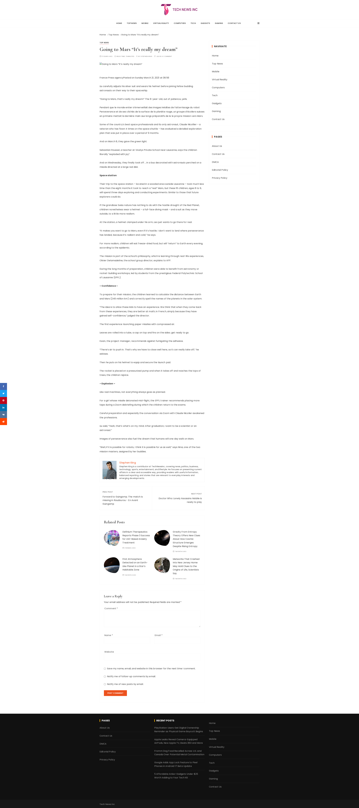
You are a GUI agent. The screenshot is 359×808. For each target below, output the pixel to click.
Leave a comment (164, 56)
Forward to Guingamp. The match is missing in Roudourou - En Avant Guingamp (123, 500)
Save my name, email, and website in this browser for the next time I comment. (151, 668)
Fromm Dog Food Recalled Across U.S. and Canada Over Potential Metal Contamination (179, 752)
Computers (180, 23)
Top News (132, 23)
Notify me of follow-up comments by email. (131, 676)
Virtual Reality (161, 23)
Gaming (219, 23)
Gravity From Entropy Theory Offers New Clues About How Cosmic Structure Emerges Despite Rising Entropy (186, 539)
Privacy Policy (219, 178)
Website (109, 651)
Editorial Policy (220, 170)
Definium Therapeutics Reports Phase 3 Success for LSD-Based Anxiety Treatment (136, 537)
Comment (111, 608)
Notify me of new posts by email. (125, 684)
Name (108, 635)
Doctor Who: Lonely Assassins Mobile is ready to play (180, 500)
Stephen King (146, 56)
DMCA (215, 162)
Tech (193, 23)
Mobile (144, 23)
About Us (217, 146)
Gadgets (205, 23)
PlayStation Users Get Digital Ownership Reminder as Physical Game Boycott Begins (178, 729)
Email (159, 635)
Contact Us (234, 23)
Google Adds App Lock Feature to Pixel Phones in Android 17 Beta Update (176, 764)
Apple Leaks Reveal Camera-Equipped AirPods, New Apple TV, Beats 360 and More (178, 741)
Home (119, 23)
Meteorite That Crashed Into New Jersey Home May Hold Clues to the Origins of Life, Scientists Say (186, 566)
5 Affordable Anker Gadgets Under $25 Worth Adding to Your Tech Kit (176, 775)
